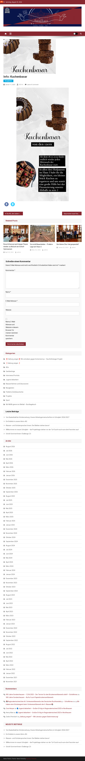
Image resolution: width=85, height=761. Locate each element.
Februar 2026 (10, 471)
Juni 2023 (9, 603)
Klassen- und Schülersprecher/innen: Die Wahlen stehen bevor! (27, 425)
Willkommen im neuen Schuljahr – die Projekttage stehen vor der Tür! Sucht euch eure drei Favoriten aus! (42, 429)
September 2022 (12, 640)
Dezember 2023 (11, 578)
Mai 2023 (9, 607)
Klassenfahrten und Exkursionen (17, 384)
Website (8, 310)
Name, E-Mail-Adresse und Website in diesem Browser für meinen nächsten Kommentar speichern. (12, 330)
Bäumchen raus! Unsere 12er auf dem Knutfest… (73, 214)
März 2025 (9, 517)
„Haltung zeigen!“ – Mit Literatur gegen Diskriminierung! (39, 717)
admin (21, 84)
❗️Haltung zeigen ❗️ (13, 363)
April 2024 (9, 562)
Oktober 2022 (10, 636)
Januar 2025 (10, 525)
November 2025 (11, 484)
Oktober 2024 (10, 537)
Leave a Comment (33, 84)
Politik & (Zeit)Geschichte (14, 392)
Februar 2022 (10, 669)
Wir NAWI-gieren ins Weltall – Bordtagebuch (21, 404)
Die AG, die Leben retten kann (15, 214)
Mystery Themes (31, 758)
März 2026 (9, 467)
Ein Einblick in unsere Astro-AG (16, 421)
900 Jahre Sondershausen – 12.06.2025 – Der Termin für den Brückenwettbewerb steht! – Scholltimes (41, 694)
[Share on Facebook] (7, 205)
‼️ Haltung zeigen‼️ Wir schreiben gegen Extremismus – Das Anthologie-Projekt (34, 359)
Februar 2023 (10, 620)
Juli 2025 (9, 500)
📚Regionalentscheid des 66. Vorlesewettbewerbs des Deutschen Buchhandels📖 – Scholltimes (39, 701)
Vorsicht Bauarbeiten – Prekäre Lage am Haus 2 (41, 245)
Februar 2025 (10, 521)
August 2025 (10, 496)
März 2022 (9, 665)
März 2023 (9, 616)
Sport (8, 400)
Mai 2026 (9, 459)
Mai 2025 (9, 508)
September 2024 (12, 541)
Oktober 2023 (10, 587)
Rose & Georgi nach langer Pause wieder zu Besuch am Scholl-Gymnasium (15, 246)
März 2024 (9, 566)
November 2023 (11, 583)
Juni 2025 (9, 504)
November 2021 (11, 681)
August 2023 (10, 595)
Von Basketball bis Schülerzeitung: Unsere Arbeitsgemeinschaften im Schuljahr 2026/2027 (37, 417)
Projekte (9, 396)
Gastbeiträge (10, 371)
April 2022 (9, 661)
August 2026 (10, 446)
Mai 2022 (9, 657)
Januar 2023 (10, 624)
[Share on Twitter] (13, 205)
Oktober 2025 (10, 488)
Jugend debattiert (12, 380)
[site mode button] (75, 34)
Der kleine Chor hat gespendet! (68, 244)
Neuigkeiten (8, 81)
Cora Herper (10, 708)
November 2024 (11, 533)
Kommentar (10, 270)
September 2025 (12, 492)
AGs (7, 367)
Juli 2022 (9, 649)
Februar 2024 (10, 570)
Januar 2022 (10, 673)
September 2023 (12, 591)
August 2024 (10, 545)
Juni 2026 (9, 455)
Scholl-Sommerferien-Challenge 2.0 (18, 434)
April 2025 (9, 512)
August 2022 (10, 644)
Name (8, 292)
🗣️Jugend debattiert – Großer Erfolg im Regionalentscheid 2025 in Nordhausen (44, 708)
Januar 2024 (10, 574)
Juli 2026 (9, 451)
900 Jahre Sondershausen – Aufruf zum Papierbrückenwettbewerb (29, 697)
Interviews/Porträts (12, 375)
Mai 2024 (9, 558)
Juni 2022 (9, 653)
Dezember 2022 (11, 628)
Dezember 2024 (11, 529)
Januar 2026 (10, 475)
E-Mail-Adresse (11, 301)
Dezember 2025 (11, 479)
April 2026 (9, 463)
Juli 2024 (9, 550)
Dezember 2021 (11, 677)
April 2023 (9, 611)
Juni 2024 (9, 554)
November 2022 (11, 632)
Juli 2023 (9, 599)
